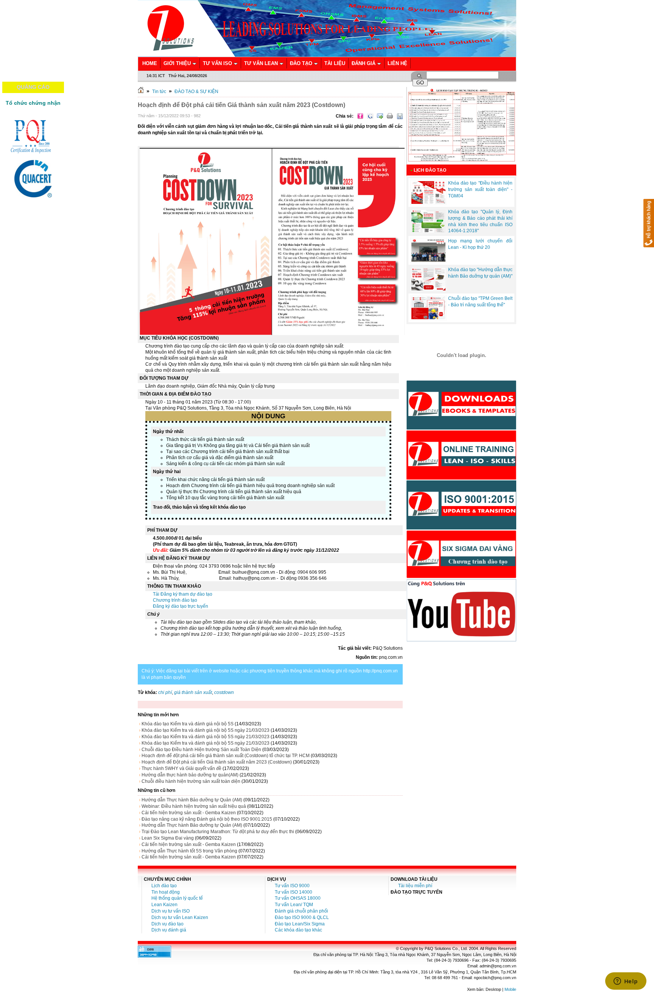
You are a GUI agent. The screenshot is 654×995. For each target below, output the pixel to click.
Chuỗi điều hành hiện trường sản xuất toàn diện (191, 781)
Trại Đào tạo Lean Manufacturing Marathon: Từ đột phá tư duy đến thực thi (218, 831)
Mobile (510, 989)
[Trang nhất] (141, 91)
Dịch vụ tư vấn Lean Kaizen (179, 917)
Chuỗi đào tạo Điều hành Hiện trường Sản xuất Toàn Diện (201, 749)
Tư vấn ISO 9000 (292, 885)
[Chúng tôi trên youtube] (461, 640)
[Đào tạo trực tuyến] (461, 478)
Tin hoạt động (165, 892)
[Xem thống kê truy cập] (154, 956)
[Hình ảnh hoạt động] (461, 355)
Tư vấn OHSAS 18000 (298, 898)
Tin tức (159, 91)
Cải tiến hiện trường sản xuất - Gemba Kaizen (189, 812)
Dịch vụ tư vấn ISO (170, 911)
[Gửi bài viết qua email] (380, 116)
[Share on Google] (370, 116)
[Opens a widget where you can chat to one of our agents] (625, 981)
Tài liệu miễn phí (415, 885)
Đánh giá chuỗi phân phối (301, 911)
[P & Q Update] (461, 528)
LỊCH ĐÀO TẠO (430, 170)
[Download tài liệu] (461, 428)
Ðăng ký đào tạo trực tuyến (180, 606)
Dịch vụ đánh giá (168, 930)
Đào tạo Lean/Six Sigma (300, 924)
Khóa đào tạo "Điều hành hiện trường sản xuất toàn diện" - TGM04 (480, 189)
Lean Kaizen (164, 904)
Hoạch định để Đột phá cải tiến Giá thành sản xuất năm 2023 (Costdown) (217, 762)
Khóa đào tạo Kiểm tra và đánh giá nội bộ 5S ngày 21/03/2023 (205, 730)
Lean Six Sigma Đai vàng (168, 838)
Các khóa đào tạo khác (298, 930)
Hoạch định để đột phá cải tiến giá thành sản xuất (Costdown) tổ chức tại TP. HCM (226, 755)
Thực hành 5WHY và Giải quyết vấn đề (181, 768)
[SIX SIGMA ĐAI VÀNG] (461, 576)
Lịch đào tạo (164, 885)
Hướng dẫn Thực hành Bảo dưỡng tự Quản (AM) (192, 800)
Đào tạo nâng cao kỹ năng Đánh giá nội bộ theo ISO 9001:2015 (207, 819)
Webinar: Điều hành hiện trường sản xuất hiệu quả (194, 806)
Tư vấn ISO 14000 (293, 892)
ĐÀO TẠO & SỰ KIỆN (196, 91)
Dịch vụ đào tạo (167, 924)
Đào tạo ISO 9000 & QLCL (302, 917)
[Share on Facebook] (360, 116)
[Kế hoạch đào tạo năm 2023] (461, 163)
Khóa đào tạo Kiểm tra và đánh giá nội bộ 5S (188, 723)
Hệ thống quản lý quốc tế (177, 898)
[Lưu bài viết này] (400, 116)
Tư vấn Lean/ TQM (294, 904)
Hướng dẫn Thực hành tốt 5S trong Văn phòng (189, 851)
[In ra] (390, 116)
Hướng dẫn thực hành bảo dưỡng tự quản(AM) (190, 775)
